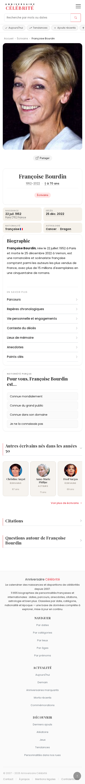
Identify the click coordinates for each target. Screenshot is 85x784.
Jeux (42, 739)
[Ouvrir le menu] (78, 6)
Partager (44, 158)
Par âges (42, 648)
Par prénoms (42, 655)
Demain (43, 682)
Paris (8, 217)
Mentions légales (45, 779)
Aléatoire (42, 732)
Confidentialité (70, 779)
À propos (24, 779)
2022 (36, 183)
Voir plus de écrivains (65, 503)
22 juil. (9, 214)
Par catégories (42, 632)
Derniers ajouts (42, 724)
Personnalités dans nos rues (42, 755)
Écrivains (23, 38)
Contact (8, 779)
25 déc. (51, 214)
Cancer (51, 229)
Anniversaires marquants (42, 690)
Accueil (8, 38)
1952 (29, 183)
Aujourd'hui (15, 28)
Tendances (40, 28)
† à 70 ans (51, 183)
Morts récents (42, 697)
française (12, 229)
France (22, 217)
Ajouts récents (66, 28)
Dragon (65, 229)
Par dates (42, 625)
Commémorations (43, 705)
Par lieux (42, 640)
